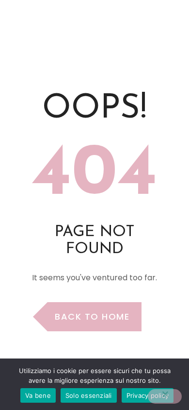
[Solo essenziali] (165, 396)
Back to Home (92, 316)
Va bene (38, 395)
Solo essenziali (88, 395)
